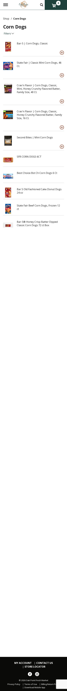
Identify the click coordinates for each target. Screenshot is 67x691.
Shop (6, 18)
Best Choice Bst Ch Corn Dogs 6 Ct (37, 173)
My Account (23, 663)
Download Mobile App (34, 687)
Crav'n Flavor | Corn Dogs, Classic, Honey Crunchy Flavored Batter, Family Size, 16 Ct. (39, 115)
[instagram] (37, 674)
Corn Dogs (19, 18)
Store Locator (35, 666)
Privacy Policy (13, 684)
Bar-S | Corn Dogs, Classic (32, 43)
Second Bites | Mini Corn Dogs (35, 137)
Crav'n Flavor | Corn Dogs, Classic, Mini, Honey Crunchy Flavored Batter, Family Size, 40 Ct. (38, 89)
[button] (62, 53)
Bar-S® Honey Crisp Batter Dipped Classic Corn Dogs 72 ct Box (37, 223)
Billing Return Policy (50, 684)
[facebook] (30, 674)
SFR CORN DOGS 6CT (29, 156)
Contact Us (44, 663)
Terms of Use (30, 684)
